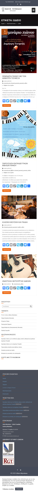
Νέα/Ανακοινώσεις (7, 391)
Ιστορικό (5, 381)
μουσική (22, 83)
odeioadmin (7, 284)
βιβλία (12, 170)
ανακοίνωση (7, 83)
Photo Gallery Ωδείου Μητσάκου (9, 315)
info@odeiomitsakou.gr (23, 2)
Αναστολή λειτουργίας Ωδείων (16, 281)
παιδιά (19, 227)
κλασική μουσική (15, 83)
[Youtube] (20, 4)
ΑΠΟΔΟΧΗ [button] (19, 489)
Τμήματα (5, 384)
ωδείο (25, 83)
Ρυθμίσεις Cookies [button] (8, 489)
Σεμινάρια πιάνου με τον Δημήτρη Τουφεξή (14, 77)
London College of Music (9, 387)
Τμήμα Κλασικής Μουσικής (7, 318)
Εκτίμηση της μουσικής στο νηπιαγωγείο (10, 353)
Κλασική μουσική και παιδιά (15, 222)
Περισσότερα (6, 105)
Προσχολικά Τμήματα (6, 324)
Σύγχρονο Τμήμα (5, 321)
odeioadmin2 (7, 81)
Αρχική (4, 378)
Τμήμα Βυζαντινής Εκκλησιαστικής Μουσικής (11, 327)
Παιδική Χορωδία (5, 330)
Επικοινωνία (5, 394)
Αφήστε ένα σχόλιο (9, 85)
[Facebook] (17, 4)
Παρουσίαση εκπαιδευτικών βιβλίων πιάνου (15, 164)
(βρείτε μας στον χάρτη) (8, 431)
